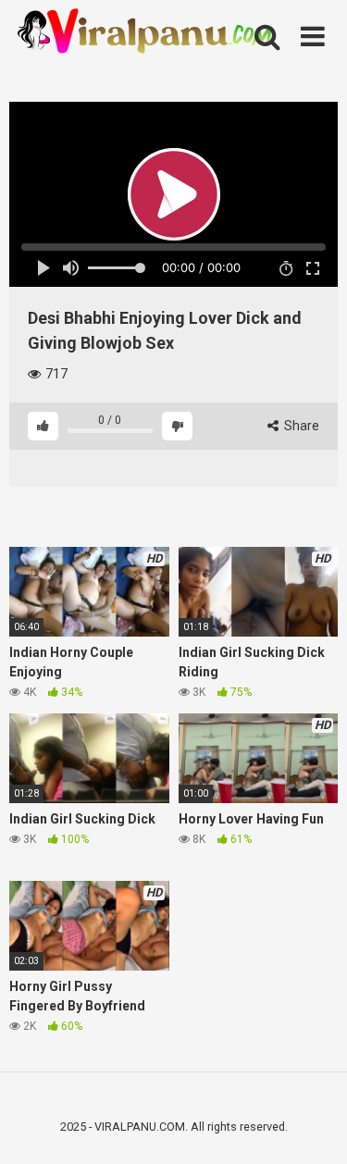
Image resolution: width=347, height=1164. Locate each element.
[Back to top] (313, 1126)
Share (300, 425)
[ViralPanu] (148, 32)
